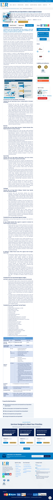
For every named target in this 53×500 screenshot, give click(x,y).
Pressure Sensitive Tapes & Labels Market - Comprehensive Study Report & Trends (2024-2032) (26, 432)
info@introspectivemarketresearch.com (42, 469)
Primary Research (27, 464)
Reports (21, 8)
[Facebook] (41, 25)
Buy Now (43, 39)
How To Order (18, 469)
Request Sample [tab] (30, 25)
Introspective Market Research (18, 497)
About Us (14, 4)
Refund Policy (18, 474)
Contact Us (18, 471)
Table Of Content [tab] (13, 25)
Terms (17, 476)
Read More (5, 442)
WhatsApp (50, 95)
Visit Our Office (49, 1)
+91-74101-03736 (22, 1)
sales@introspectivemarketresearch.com (39, 1)
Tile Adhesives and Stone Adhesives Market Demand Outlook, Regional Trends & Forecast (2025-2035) (9, 432)
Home (11, 4)
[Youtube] (10, 474)
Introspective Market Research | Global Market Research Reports (10, 8)
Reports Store (20, 4)
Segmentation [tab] (21, 25)
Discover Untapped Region (23, 21)
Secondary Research (27, 466)
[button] (37, 51)
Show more (26, 448)
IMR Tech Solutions (38, 497)
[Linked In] (8, 474)
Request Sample (41, 77)
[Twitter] (43, 25)
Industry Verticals (33, 4)
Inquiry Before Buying (42, 98)
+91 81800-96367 (38, 465)
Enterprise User (43, 35)
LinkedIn (40, 95)
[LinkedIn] (45, 25)
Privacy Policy (18, 473)
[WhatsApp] (46, 25)
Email (45, 95)
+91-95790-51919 (29, 1)
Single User (43, 33)
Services (26, 4)
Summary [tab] (5, 25)
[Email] (48, 25)
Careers (17, 468)
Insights (39, 4)
